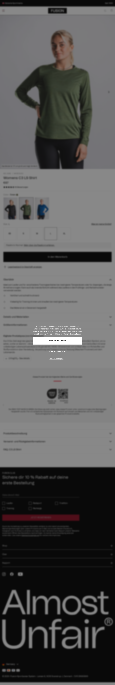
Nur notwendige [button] (57, 351)
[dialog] (57, 342)
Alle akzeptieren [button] (57, 340)
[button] (57, 358)
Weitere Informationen (72, 334)
